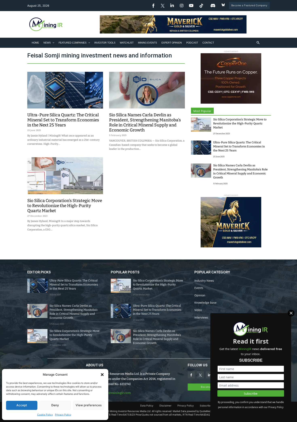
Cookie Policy (45, 414)
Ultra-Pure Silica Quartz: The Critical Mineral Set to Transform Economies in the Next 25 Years (63, 120)
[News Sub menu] (53, 42)
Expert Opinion (171, 42)
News (47, 42)
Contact (208, 42)
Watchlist (127, 42)
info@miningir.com (116, 393)
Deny (55, 405)
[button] (102, 375)
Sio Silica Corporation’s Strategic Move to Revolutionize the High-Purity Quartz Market (64, 205)
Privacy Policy (63, 414)
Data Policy (146, 405)
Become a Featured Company (249, 5)
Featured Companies (72, 42)
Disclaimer (165, 405)
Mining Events (147, 42)
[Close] (291, 313)
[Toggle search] (258, 43)
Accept (21, 405)
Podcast (192, 42)
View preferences (89, 405)
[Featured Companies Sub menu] (89, 42)
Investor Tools (104, 42)
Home (35, 42)
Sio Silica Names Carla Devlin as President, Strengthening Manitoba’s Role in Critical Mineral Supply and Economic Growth (145, 122)
